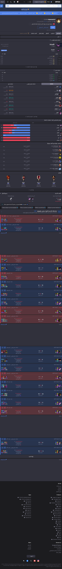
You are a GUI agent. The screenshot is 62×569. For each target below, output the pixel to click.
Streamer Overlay (57, 539)
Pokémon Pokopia (57, 512)
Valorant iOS (28, 506)
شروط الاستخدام (57, 547)
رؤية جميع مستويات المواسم (32, 67)
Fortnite (59, 521)
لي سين (56, 105)
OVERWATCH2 (58, 510)
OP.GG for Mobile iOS (26, 499)
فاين (57, 112)
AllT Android (28, 501)
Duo (60, 532)
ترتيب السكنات (31, 13)
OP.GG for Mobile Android (25, 497)
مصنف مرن (10, 84)
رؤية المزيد (31, 456)
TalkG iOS (29, 514)
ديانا (57, 90)
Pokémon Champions (56, 503)
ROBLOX (59, 508)
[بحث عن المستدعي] (7, 5)
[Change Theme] (11, 1)
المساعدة (59, 549)
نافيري (57, 97)
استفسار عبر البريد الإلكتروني (55, 551)
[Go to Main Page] (57, 2)
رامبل (57, 101)
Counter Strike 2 (57, 519)
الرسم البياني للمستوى (43, 27)
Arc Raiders (58, 515)
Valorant (59, 504)
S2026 (51, 84)
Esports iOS (28, 517)
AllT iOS (29, 503)
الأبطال (54, 13)
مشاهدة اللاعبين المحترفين (11, 13)
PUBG (59, 506)
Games (59, 530)
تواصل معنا (58, 552)
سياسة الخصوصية (56, 545)
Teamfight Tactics (57, 499)
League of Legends (39, 1)
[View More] (24, 1)
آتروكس (56, 94)
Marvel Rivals (58, 514)
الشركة (59, 488)
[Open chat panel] (61, 45)
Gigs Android (28, 508)
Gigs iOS (29, 510)
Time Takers (58, 526)
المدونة (59, 490)
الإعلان (29, 547)
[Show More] (17, 1)
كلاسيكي (39, 13)
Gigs (60, 537)
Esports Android (27, 515)
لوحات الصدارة (23, 13)
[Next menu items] (59, 13)
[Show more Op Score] (2, 204)
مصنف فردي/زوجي (31, 84)
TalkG (60, 534)
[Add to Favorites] (42, 19)
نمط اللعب (47, 13)
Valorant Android (27, 504)
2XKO (60, 525)
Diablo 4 (59, 523)
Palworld (59, 501)
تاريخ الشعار (58, 492)
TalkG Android (28, 512)
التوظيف (29, 549)
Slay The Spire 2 (57, 517)
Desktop (59, 528)
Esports (59, 535)
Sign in (2, 1)
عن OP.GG (59, 486)
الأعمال (29, 545)
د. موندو (56, 108)
